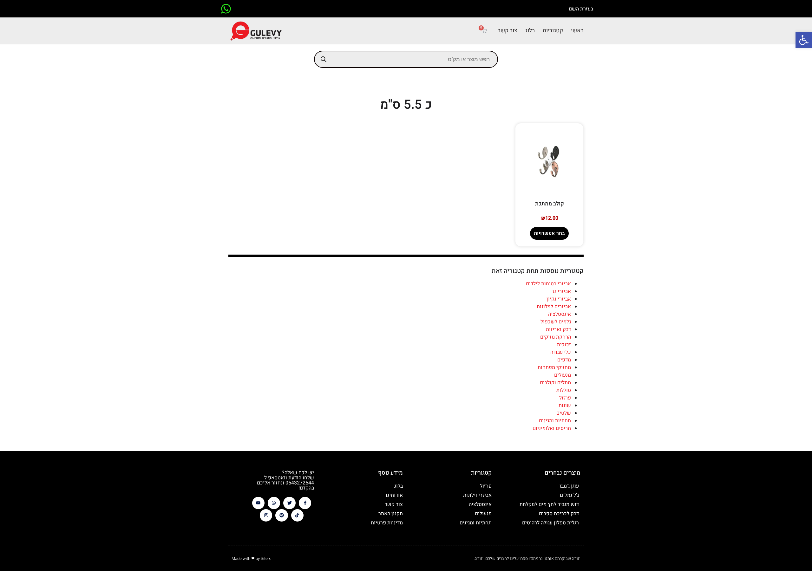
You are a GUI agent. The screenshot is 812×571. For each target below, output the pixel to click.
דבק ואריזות (558, 329)
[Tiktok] (297, 515)
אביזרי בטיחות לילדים (548, 284)
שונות (565, 405)
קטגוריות (553, 30)
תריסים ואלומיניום (552, 428)
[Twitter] (289, 503)
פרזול (565, 398)
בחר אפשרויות (549, 233)
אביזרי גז (562, 291)
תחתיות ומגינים (555, 421)
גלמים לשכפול (555, 322)
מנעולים (562, 375)
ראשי (577, 30)
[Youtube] (258, 503)
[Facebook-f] (305, 503)
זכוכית (564, 344)
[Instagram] (266, 515)
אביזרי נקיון (559, 299)
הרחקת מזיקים (555, 337)
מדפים (564, 360)
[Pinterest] (281, 515)
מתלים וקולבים (555, 382)
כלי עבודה (560, 352)
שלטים (563, 413)
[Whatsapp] (274, 503)
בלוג (530, 30)
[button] (804, 40)
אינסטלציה (559, 314)
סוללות (563, 390)
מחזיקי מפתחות (554, 367)
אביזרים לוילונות (554, 306)
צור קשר (507, 30)
